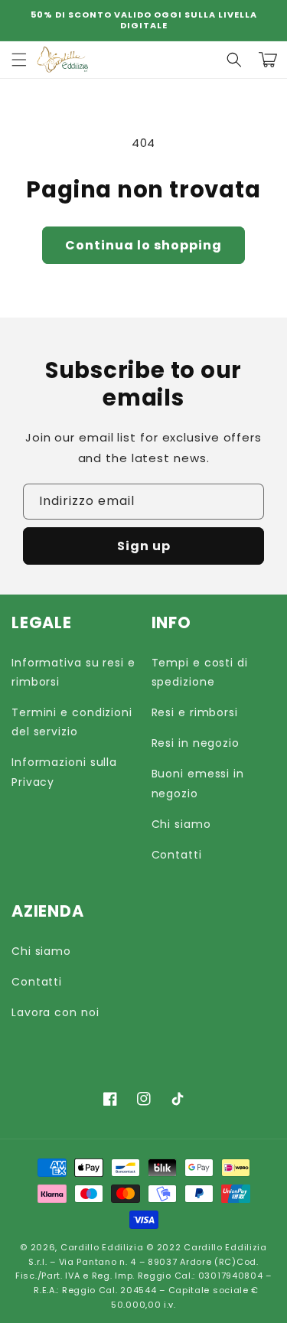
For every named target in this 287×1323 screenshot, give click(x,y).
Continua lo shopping (143, 245)
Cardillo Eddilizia (102, 1247)
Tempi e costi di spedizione (200, 672)
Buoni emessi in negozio (198, 783)
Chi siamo (181, 824)
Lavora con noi (55, 1012)
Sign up (144, 546)
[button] (234, 60)
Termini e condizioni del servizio (71, 722)
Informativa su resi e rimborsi (73, 672)
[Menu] (19, 60)
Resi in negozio (196, 743)
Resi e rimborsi (195, 712)
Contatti (177, 854)
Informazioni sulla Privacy (64, 771)
